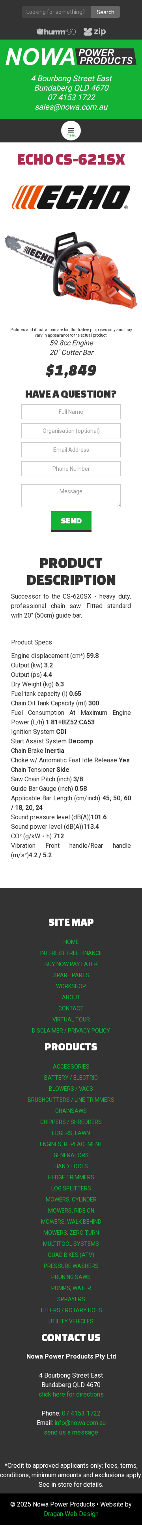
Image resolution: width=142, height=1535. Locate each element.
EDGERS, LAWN (71, 1133)
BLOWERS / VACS (71, 1089)
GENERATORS (71, 1155)
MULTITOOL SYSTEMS (71, 1244)
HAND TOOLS (71, 1166)
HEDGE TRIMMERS (71, 1177)
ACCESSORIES (71, 1066)
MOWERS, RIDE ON (71, 1210)
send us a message (71, 1432)
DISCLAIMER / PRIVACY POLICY (71, 1030)
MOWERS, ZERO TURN (71, 1233)
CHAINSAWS (71, 1111)
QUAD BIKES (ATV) (71, 1255)
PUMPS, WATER (71, 1288)
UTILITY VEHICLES (71, 1321)
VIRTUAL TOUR (71, 1019)
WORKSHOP (71, 986)
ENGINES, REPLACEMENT (71, 1144)
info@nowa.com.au (80, 1423)
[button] (71, 130)
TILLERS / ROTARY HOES (71, 1310)
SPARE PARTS (71, 975)
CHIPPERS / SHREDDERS (71, 1122)
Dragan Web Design (71, 1514)
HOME (71, 942)
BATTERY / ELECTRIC (71, 1077)
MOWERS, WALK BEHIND (71, 1222)
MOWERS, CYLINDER (71, 1199)
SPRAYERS (71, 1299)
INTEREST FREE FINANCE (71, 953)
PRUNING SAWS (71, 1277)
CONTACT (71, 1008)
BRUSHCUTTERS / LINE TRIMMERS (71, 1100)
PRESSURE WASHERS (71, 1266)
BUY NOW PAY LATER (71, 964)
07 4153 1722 (81, 1413)
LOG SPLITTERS (71, 1188)
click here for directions (71, 1394)
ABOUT (71, 997)
